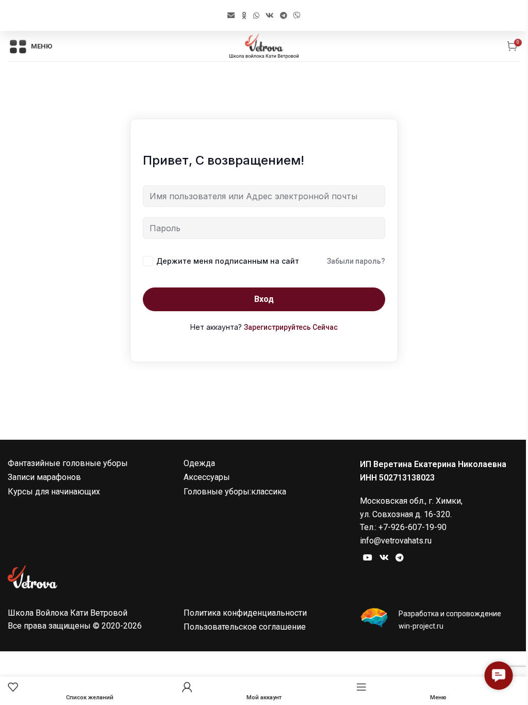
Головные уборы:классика (235, 491)
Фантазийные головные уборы (68, 463)
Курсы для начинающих (54, 491)
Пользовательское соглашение (245, 627)
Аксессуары (207, 477)
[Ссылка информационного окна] (440, 619)
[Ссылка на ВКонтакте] (269, 15)
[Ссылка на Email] (231, 15)
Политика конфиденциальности (245, 613)
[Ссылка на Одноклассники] (244, 15)
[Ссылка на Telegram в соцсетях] (283, 15)
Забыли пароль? (356, 261)
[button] (498, 675)
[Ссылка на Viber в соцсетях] (297, 15)
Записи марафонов (44, 477)
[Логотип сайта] (264, 46)
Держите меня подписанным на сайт (227, 261)
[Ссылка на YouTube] (368, 557)
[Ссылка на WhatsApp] (256, 15)
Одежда (199, 463)
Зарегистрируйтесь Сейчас (291, 327)
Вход (264, 299)
